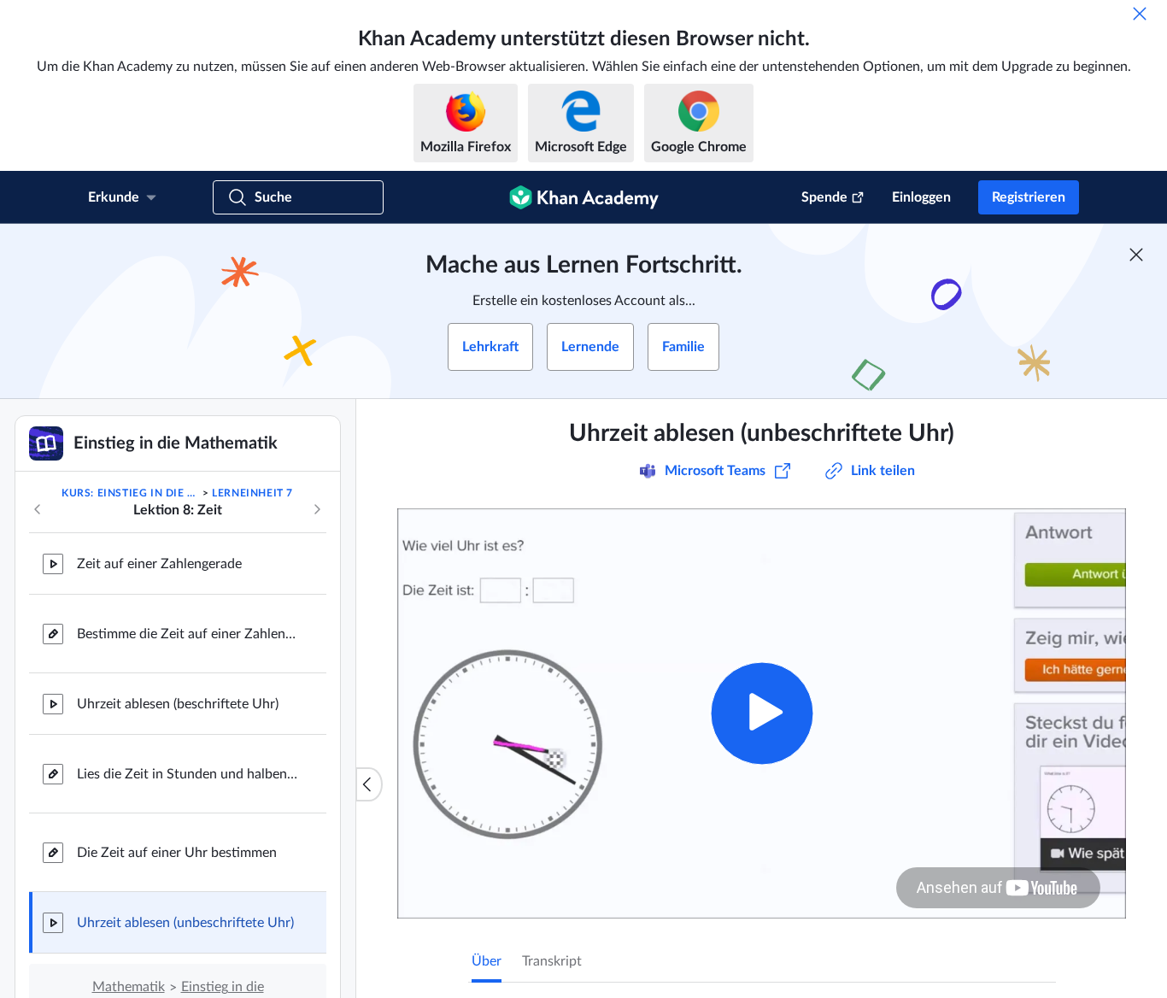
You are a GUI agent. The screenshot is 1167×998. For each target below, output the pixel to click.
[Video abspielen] (761, 713)
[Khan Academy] (584, 197)
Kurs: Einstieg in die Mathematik (130, 493)
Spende (824, 197)
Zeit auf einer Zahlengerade (159, 564)
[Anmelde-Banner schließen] (1136, 255)
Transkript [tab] (552, 961)
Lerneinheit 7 (252, 493)
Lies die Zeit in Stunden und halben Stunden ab (188, 774)
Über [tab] (486, 961)
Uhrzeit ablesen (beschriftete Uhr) (178, 704)
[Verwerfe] (1139, 13)
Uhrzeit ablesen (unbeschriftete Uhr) (185, 923)
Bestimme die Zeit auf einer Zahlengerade (188, 634)
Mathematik (128, 987)
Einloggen (921, 197)
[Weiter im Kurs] (317, 509)
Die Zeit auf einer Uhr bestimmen (177, 853)
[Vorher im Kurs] (37, 509)
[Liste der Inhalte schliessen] (369, 784)
